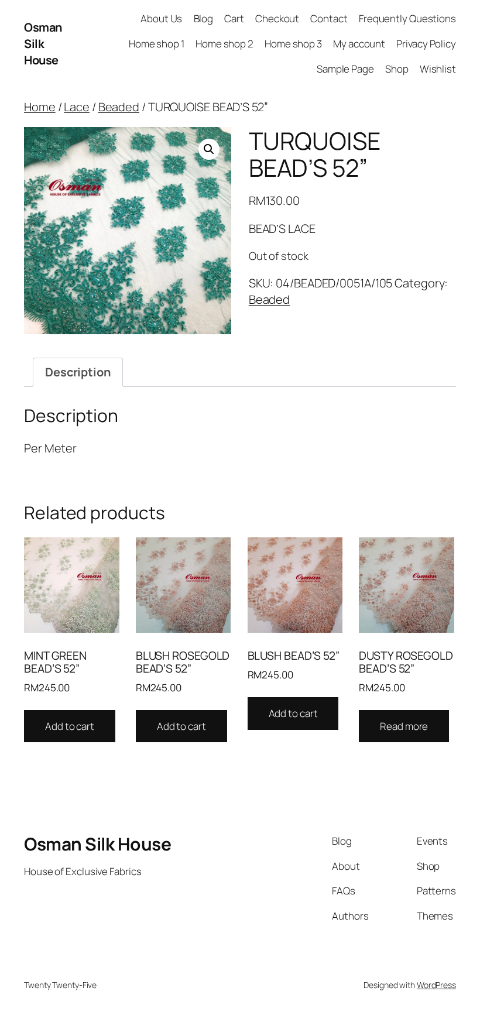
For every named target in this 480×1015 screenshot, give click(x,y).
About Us (161, 18)
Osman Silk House (43, 43)
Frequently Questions (407, 18)
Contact (328, 18)
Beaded (118, 107)
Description (78, 372)
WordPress (436, 984)
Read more (404, 726)
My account (359, 43)
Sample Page (345, 69)
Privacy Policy (426, 43)
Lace (77, 107)
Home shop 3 (293, 43)
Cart (234, 18)
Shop (397, 69)
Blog (204, 18)
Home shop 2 (224, 43)
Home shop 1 (156, 43)
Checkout (277, 18)
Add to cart (69, 726)
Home (40, 107)
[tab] (78, 372)
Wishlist (438, 69)
